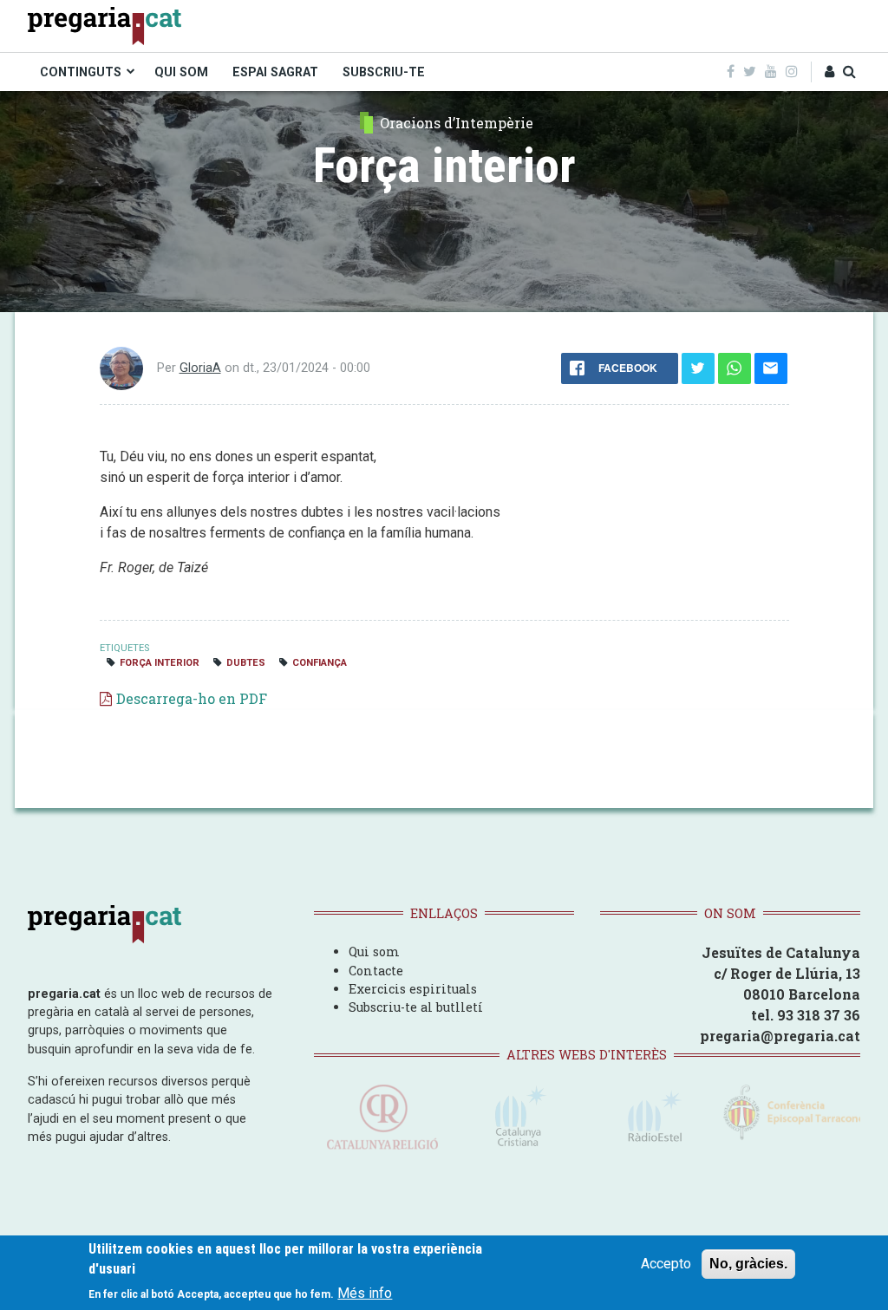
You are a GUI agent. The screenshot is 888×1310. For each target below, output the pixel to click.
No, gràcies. (748, 1263)
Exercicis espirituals (413, 989)
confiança (319, 662)
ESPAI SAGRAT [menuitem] (275, 72)
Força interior (159, 662)
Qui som (374, 951)
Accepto (666, 1263)
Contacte (376, 970)
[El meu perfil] (829, 72)
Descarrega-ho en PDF (191, 698)
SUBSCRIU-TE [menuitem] (384, 72)
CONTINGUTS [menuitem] (80, 72)
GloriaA (200, 368)
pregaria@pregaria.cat (780, 1035)
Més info (364, 1293)
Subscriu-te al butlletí (416, 1007)
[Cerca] (849, 72)
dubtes (245, 662)
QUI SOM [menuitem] (181, 72)
